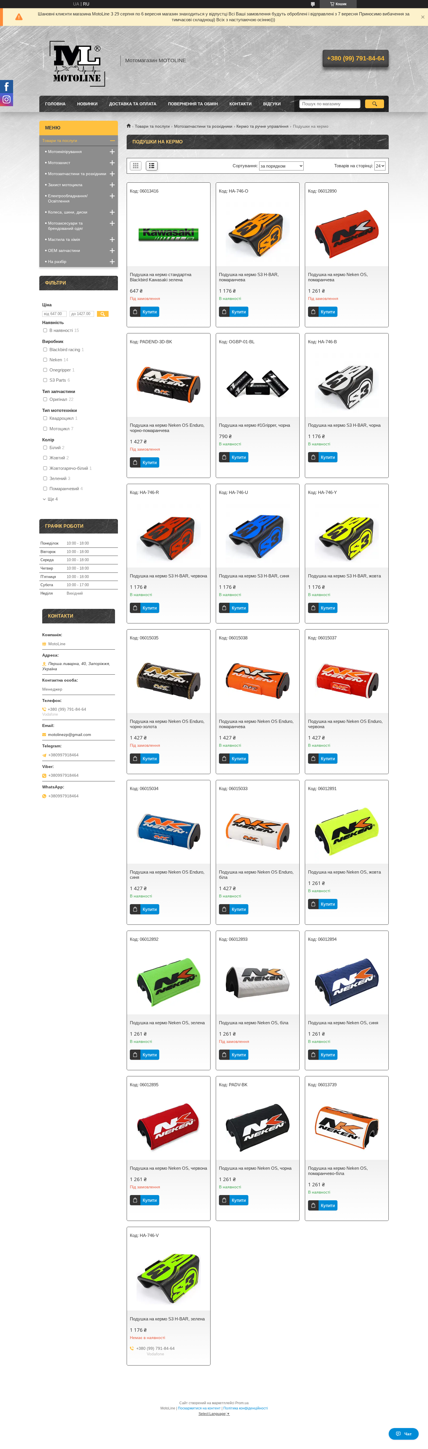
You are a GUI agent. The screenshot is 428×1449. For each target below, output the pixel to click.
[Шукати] (374, 103)
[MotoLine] (77, 60)
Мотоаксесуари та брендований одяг (65, 226)
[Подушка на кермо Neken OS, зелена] (168, 982)
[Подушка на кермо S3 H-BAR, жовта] (346, 536)
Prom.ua (242, 1403)
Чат (408, 1434)
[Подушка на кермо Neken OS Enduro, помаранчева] (257, 681)
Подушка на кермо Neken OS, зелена (167, 1022)
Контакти (240, 104)
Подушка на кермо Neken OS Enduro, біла (256, 875)
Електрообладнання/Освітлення (68, 198)
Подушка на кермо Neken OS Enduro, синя (167, 875)
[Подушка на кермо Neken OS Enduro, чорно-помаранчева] (168, 385)
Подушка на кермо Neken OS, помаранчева (338, 277)
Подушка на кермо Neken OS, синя (343, 1022)
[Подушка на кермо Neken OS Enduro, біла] (257, 832)
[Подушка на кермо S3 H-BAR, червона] (168, 536)
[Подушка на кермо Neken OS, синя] (346, 982)
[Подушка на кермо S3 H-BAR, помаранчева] (257, 234)
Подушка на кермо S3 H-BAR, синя (254, 575)
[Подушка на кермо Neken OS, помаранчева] (346, 234)
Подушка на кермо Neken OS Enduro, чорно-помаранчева (167, 428)
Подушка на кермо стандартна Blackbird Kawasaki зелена (160, 277)
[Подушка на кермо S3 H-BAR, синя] (257, 536)
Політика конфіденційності (245, 1408)
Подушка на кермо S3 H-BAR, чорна (344, 425)
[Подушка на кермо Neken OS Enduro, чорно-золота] (168, 681)
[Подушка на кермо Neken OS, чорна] (257, 1128)
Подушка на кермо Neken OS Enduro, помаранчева (256, 724)
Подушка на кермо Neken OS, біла (253, 1022)
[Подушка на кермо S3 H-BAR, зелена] (168, 1279)
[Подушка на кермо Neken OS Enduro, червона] (346, 681)
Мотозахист (59, 162)
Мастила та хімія (64, 239)
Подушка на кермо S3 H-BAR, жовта (344, 575)
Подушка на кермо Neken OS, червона (168, 1168)
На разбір (57, 261)
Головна (55, 104)
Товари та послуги (152, 126)
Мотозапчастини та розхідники (203, 126)
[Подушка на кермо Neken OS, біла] (257, 982)
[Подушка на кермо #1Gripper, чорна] (257, 385)
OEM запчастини (64, 250)
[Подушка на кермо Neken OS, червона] (168, 1128)
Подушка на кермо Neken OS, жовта (344, 872)
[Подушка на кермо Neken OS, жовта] (346, 832)
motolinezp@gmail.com (69, 734)
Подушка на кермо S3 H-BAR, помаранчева (249, 277)
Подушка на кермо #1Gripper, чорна (254, 425)
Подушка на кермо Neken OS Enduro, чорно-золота (167, 724)
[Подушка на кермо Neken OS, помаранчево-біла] (346, 1128)
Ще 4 (53, 499)
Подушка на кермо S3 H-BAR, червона (168, 575)
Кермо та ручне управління (262, 126)
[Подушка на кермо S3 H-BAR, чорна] (346, 385)
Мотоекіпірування (65, 151)
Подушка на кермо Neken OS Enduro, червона (345, 724)
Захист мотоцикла (65, 184)
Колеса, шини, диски (67, 212)
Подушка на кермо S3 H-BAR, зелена (167, 1318)
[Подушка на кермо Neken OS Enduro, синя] (168, 832)
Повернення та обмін (193, 104)
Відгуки (272, 104)
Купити (150, 311)
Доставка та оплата (132, 104)
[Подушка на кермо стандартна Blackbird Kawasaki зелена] (168, 234)
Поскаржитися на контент (199, 1408)
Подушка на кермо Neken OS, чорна (255, 1168)
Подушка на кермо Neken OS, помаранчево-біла (338, 1171)
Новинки (87, 104)
